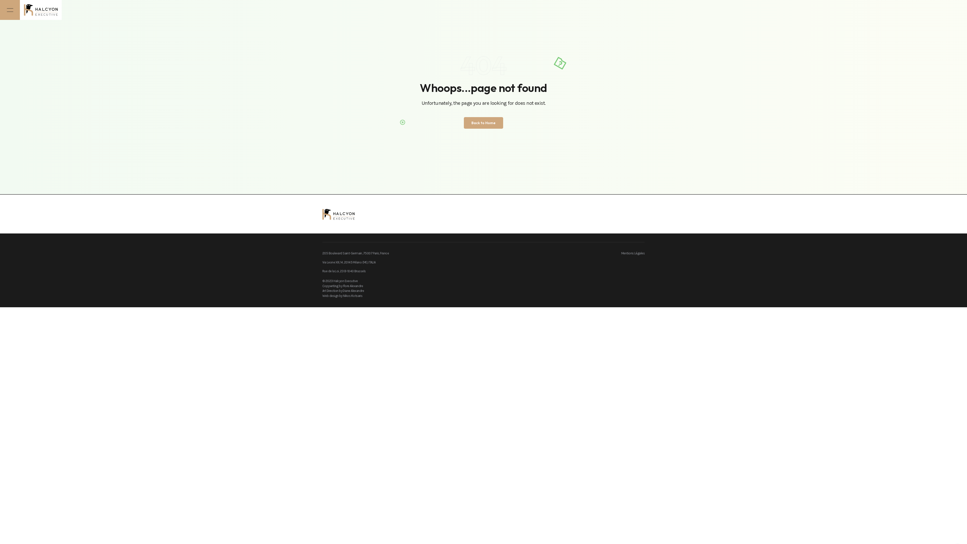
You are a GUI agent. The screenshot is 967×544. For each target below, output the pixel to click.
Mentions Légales (633, 253)
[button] (10, 10)
